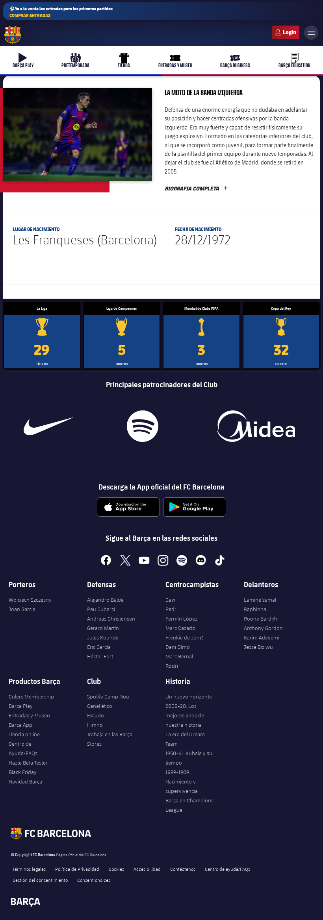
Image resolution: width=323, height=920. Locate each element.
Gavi (170, 600)
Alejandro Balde (105, 600)
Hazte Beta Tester (28, 762)
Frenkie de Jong (183, 637)
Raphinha (255, 609)
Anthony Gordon (263, 628)
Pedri (171, 609)
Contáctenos (182, 869)
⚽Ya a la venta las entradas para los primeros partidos (61, 12)
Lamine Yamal (260, 600)
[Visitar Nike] (48, 426)
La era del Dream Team (185, 739)
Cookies (116, 869)
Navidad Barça (25, 781)
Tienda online (24, 734)
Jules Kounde (103, 637)
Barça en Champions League (189, 805)
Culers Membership (31, 696)
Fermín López (181, 618)
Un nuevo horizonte (188, 696)
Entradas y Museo (29, 715)
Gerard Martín (103, 628)
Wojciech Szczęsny (30, 600)
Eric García (99, 647)
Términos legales (29, 869)
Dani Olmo (177, 647)
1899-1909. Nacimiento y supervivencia (181, 781)
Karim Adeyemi (261, 637)
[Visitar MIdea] (256, 426)
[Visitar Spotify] (142, 426)
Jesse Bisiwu (258, 647)
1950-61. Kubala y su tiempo (188, 758)
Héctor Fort (100, 656)
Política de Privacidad (77, 869)
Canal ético (99, 706)
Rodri (171, 666)
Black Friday (23, 772)
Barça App (20, 725)
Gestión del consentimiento (40, 880)
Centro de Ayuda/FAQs (23, 748)
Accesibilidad (147, 869)
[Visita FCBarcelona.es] (12, 35)
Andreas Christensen (111, 618)
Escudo (95, 715)
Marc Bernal (179, 656)
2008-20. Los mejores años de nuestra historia (184, 715)
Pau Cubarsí (101, 609)
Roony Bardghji (262, 618)
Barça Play (21, 706)
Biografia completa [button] (196, 188)
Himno (95, 725)
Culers (285, 32)
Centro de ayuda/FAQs (227, 869)
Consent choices (93, 880)
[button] (77, 134)
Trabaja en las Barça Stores (109, 739)
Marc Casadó (180, 628)
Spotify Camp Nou (108, 696)
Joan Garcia (22, 609)
